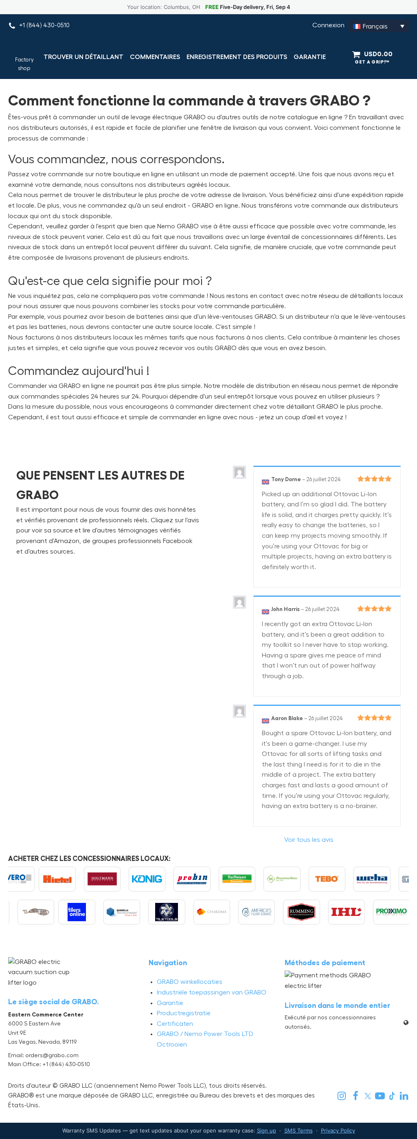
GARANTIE (310, 57)
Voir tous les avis (309, 840)
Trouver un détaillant (83, 57)
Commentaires (155, 57)
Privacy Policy (338, 1130)
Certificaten (175, 1024)
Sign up (266, 1130)
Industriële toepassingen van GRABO (211, 992)
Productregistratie (184, 1013)
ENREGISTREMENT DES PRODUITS (237, 57)
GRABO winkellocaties (189, 982)
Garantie (170, 1003)
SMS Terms (298, 1130)
